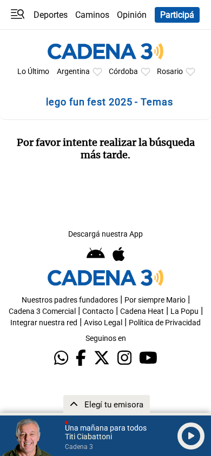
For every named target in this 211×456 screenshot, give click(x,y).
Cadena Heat (142, 311)
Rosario (170, 71)
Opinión (132, 15)
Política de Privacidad (165, 322)
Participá (177, 15)
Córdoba (123, 71)
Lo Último (33, 71)
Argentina (73, 71)
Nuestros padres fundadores (70, 300)
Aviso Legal (103, 322)
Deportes (51, 15)
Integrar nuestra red (43, 322)
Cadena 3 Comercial (42, 311)
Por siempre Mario (155, 300)
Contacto (98, 311)
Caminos (92, 15)
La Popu (184, 311)
